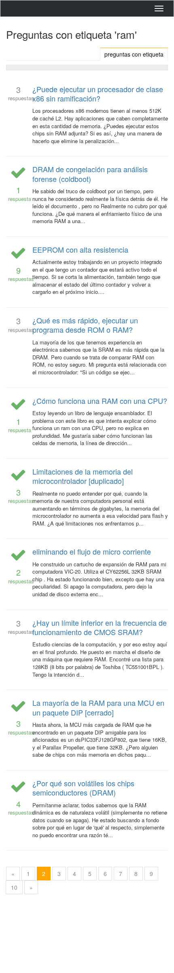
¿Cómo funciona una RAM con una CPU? (99, 400)
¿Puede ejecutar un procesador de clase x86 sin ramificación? (97, 93)
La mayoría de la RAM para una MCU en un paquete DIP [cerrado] (98, 707)
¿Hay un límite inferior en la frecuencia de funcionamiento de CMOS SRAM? (99, 627)
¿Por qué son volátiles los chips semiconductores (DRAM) (83, 788)
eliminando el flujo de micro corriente (91, 551)
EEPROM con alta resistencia (80, 249)
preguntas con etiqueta (133, 54)
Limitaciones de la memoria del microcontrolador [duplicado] (82, 476)
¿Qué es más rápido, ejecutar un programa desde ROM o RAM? (85, 325)
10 (14, 887)
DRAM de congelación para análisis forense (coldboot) (90, 174)
